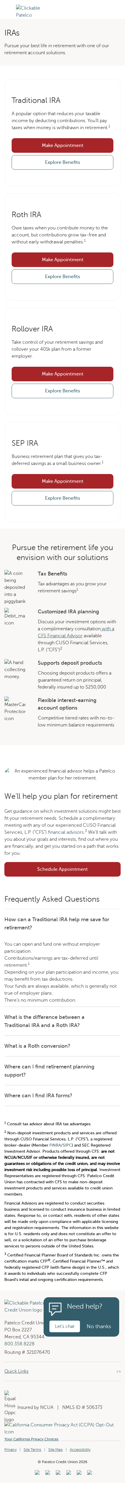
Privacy (10, 1450)
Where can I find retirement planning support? (49, 1071)
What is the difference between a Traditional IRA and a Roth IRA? (44, 1021)
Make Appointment (62, 145)
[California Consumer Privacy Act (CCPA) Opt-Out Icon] (62, 1425)
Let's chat (64, 1326)
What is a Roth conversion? (37, 1046)
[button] (7, 18)
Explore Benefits (62, 162)
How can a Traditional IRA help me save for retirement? (56, 924)
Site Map (55, 1450)
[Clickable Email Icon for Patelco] (89, 1474)
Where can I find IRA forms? (38, 1095)
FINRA (55, 1145)
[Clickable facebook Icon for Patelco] (57, 1474)
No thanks (99, 1326)
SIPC (67, 1145)
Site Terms (32, 1450)
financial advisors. (66, 832)
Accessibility (80, 1450)
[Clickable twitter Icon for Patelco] (78, 1474)
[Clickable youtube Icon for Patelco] (47, 1474)
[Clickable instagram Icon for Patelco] (68, 1474)
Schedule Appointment (79, 871)
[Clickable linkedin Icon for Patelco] (36, 1474)
